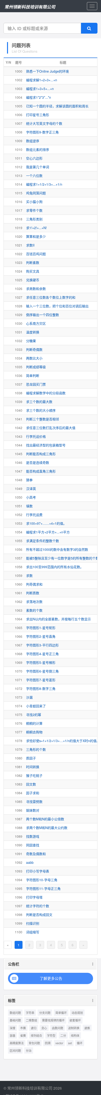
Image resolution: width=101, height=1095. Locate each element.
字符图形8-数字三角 (40, 688)
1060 (18, 584)
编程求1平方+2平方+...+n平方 (48, 532)
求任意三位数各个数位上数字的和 (50, 297)
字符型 (51, 1035)
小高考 (31, 497)
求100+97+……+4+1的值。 (46, 523)
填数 (29, 506)
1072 (18, 688)
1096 (18, 897)
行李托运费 (34, 514)
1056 (18, 549)
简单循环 (61, 1013)
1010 (18, 149)
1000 (18, 71)
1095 (18, 888)
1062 (18, 601)
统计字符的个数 (37, 905)
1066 (18, 636)
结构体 (75, 1035)
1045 (18, 453)
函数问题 (57, 1028)
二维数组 (31, 1020)
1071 (18, 679)
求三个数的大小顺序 (41, 410)
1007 (18, 123)
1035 (18, 366)
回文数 (31, 784)
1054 (18, 532)
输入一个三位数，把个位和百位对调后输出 (57, 306)
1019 (18, 227)
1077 (18, 732)
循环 (79, 1043)
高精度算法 (17, 1043)
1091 (18, 853)
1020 (18, 236)
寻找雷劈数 (34, 801)
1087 (18, 819)
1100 (18, 932)
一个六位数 (34, 175)
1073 (18, 697)
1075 (18, 714)
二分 (63, 1035)
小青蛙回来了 (36, 706)
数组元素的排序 (37, 149)
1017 (18, 210)
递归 (33, 1028)
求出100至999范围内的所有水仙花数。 (54, 566)
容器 (12, 1035)
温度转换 (32, 332)
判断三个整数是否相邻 (42, 419)
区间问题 (15, 1050)
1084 (18, 792)
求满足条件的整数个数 (42, 540)
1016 (18, 201)
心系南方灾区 (36, 323)
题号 (18, 62)
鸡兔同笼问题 (36, 193)
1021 (18, 245)
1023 (18, 262)
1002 (18, 80)
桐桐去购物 (34, 732)
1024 (18, 271)
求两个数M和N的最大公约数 (46, 827)
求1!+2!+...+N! (36, 227)
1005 (18, 106)
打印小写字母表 (37, 871)
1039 (18, 401)
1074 (18, 706)
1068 (18, 653)
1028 (18, 306)
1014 (18, 184)
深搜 (12, 1028)
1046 (18, 462)
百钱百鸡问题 (36, 253)
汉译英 (31, 488)
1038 (18, 393)
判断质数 (32, 593)
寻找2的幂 (33, 714)
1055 (18, 540)
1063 (18, 610)
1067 (18, 645)
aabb (30, 862)
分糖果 (31, 340)
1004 (18, 97)
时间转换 (32, 766)
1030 (18, 323)
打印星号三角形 (37, 114)
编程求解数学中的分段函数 (46, 393)
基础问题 (15, 1020)
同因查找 (32, 845)
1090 (18, 845)
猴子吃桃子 (34, 775)
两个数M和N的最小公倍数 (45, 819)
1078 (18, 740)
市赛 (23, 1028)
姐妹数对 (32, 810)
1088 (18, 827)
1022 (18, 253)
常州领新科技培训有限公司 (29, 7)
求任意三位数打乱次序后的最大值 (50, 427)
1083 (18, 784)
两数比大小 (34, 358)
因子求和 (32, 792)
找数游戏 (32, 836)
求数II (30, 245)
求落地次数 (34, 601)
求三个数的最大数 (39, 401)
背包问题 (34, 1043)
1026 (18, 288)
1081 (18, 766)
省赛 (23, 1035)
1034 (18, 358)
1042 (18, 427)
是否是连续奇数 (37, 462)
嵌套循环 (75, 1020)
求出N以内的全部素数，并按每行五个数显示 (58, 619)
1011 (18, 158)
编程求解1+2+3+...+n (41, 80)
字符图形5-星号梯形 (40, 662)
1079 (18, 749)
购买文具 (32, 271)
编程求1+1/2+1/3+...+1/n (44, 184)
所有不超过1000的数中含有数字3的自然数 (57, 549)
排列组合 (36, 1035)
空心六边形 (34, 158)
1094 (18, 879)
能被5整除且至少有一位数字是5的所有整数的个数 (62, 558)
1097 (18, 905)
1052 (18, 514)
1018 (18, 219)
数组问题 (15, 1013)
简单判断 (32, 375)
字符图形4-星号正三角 (42, 653)
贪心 (44, 1028)
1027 (18, 297)
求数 (29, 575)
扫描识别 (32, 923)
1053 (18, 523)
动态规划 (77, 1013)
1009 (18, 140)
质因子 (31, 758)
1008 (18, 132)
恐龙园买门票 (36, 384)
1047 (18, 471)
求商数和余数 (36, 288)
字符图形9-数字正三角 (42, 132)
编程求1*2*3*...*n (38, 97)
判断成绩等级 (36, 366)
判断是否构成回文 (39, 914)
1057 (18, 558)
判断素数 (32, 262)
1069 (18, 662)
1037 (18, 384)
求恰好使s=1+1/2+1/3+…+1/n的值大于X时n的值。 (63, 740)
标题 (63, 62)
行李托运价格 (36, 436)
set (70, 1043)
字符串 (30, 1013)
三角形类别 (34, 219)
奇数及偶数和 (36, 853)
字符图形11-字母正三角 (43, 888)
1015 (18, 193)
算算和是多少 (36, 236)
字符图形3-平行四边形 (42, 645)
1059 (18, 575)
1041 (18, 419)
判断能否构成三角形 (41, 453)
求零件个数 (34, 210)
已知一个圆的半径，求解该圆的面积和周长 (57, 106)
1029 (18, 314)
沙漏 (29, 697)
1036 (18, 375)
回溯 (47, 1043)
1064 (18, 619)
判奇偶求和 (34, 584)
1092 (18, 862)
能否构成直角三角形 (41, 471)
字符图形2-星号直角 (40, 636)
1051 (18, 506)
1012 (18, 166)
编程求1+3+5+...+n (40, 88)
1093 (18, 871)
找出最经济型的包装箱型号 (46, 445)
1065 (18, 627)
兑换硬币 (32, 280)
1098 (18, 914)
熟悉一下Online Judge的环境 (47, 71)
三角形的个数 (36, 749)
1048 (18, 479)
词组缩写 (32, 932)
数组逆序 (32, 140)
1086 (18, 810)
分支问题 (44, 1013)
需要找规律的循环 (53, 1020)
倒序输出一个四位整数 (42, 314)
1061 (18, 593)
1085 (18, 801)
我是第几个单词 (37, 166)
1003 (18, 88)
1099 (18, 923)
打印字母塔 (34, 897)
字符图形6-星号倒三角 (42, 671)
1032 (18, 340)
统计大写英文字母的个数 (44, 123)
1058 (18, 566)
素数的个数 (34, 610)
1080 (18, 758)
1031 (18, 332)
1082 (18, 775)
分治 (28, 1050)
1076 (18, 723)
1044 (18, 445)
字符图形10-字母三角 (41, 879)
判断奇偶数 (34, 349)
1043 (18, 436)
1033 (18, 349)
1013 (18, 175)
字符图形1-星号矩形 (40, 627)
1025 (18, 280)
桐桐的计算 (34, 723)
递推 (87, 1028)
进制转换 (73, 1028)
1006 (18, 114)
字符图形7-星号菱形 (40, 679)
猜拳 (29, 479)
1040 (18, 410)
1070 (18, 671)
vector (59, 1043)
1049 (18, 488)
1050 (18, 497)
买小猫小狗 (34, 201)
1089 (18, 836)
